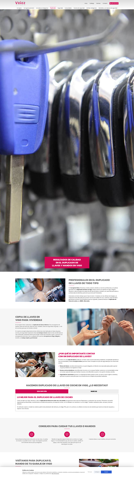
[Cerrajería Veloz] (20, 3)
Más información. (55, 473)
